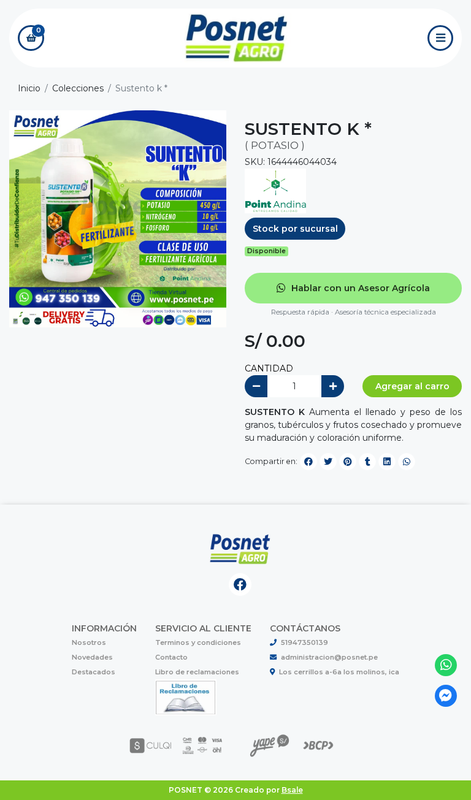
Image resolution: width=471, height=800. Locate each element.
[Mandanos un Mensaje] (446, 696)
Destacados (93, 672)
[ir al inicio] (240, 549)
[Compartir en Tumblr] (367, 461)
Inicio (29, 88)
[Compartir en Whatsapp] (406, 461)
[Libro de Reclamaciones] (185, 697)
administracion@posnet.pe (329, 657)
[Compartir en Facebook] (308, 461)
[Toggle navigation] (440, 38)
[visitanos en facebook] (240, 584)
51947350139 (304, 642)
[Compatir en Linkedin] (387, 461)
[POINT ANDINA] (275, 190)
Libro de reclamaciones (197, 672)
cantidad (269, 368)
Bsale (292, 789)
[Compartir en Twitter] (328, 461)
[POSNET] (235, 38)
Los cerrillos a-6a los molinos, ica (339, 672)
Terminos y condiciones (198, 642)
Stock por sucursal (295, 228)
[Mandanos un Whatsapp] (446, 665)
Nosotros (89, 642)
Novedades (92, 657)
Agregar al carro (412, 386)
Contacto (171, 657)
